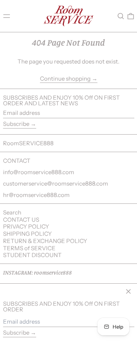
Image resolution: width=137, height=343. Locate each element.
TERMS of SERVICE (29, 248)
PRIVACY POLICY (26, 226)
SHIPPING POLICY (27, 233)
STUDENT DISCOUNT (32, 255)
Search (12, 212)
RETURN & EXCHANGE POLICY (45, 241)
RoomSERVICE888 (28, 143)
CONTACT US (21, 219)
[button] (120, 16)
